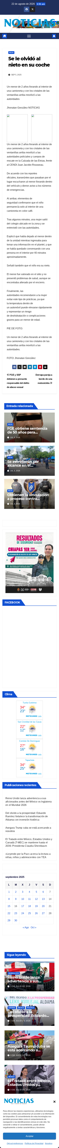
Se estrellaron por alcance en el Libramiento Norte (23, 465)
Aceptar (29, 1136)
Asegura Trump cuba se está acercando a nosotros (29, 1050)
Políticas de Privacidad (34, 1143)
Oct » (33, 927)
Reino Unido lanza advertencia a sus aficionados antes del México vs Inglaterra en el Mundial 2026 (28, 801)
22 (9, 913)
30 (15, 920)
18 (29, 906)
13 (43, 899)
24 (22, 913)
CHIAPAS (11, 1008)
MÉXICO (21, 1008)
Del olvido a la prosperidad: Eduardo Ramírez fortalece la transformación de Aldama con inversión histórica (26, 816)
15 (9, 906)
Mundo (11, 1042)
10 (22, 899)
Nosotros (48, 1143)
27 (43, 913)
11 (29, 899)
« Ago (26, 927)
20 (43, 906)
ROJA (11, 52)
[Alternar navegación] (29, 36)
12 (36, 899)
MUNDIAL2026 (13, 973)
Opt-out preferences (15, 1143)
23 (15, 913)
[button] (54, 1101)
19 (36, 906)
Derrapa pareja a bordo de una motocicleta (44, 378)
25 (29, 913)
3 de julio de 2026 (20, 986)
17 (22, 906)
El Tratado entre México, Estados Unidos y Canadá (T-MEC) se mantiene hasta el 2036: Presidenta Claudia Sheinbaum (28, 842)
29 (9, 920)
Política (30, 1008)
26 (36, 913)
